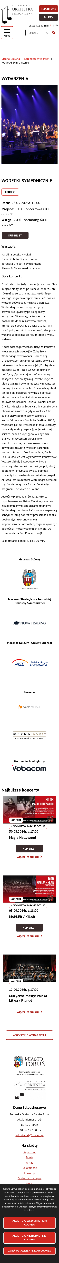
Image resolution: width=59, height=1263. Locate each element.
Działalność (29, 1168)
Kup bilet (15, 235)
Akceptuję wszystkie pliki (29, 1222)
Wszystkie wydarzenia (30, 1036)
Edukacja (29, 1173)
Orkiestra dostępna (39, 26)
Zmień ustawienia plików (29, 1250)
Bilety (51, 18)
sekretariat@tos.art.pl (30, 1135)
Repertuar (49, 10)
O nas (29, 1162)
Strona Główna (10, 59)
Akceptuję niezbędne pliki (29, 1238)
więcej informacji (29, 857)
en (57, 25)
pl (51, 25)
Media (29, 1183)
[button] (29, 124)
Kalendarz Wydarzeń (36, 59)
